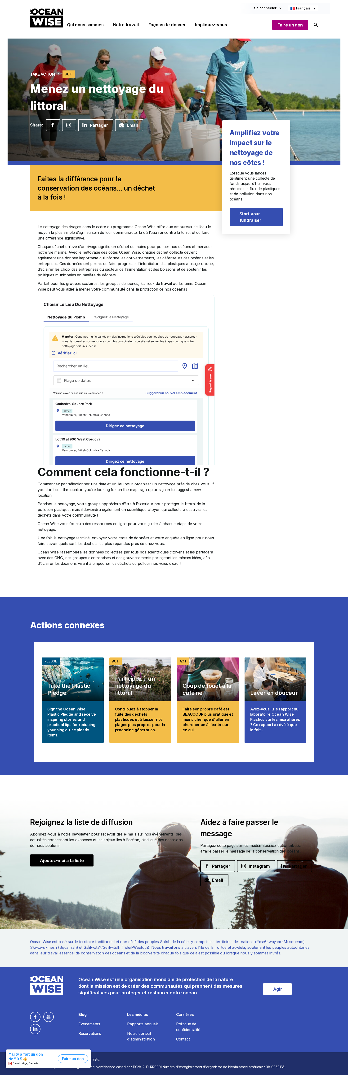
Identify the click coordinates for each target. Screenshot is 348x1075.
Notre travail (126, 24)
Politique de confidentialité (188, 1027)
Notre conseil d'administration (141, 1036)
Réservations (89, 1033)
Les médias (137, 1014)
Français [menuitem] (303, 8)
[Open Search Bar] (316, 25)
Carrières (185, 1014)
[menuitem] (303, 8)
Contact (183, 1039)
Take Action (42, 74)
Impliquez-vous (211, 24)
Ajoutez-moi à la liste (62, 860)
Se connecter (265, 8)
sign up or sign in (155, 489)
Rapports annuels (142, 1024)
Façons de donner (167, 24)
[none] (303, 8)
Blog (82, 1014)
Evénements (89, 1024)
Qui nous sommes (85, 24)
